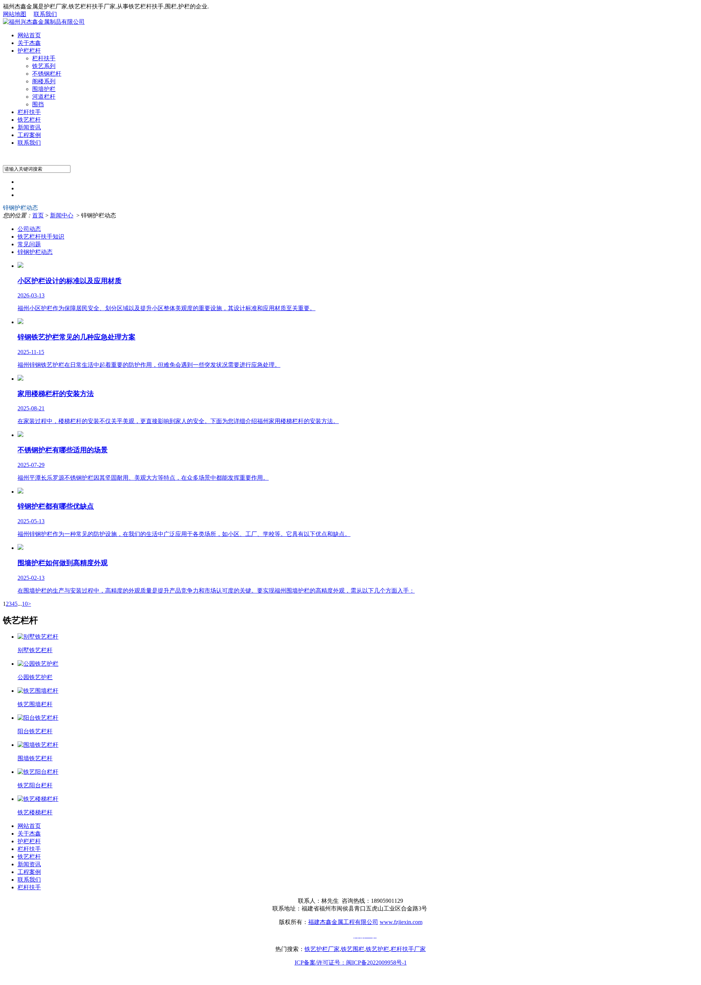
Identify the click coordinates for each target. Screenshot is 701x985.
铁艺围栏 (352, 949)
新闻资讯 (29, 127)
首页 (38, 215)
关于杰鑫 (29, 43)
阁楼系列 (43, 81)
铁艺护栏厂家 (322, 949)
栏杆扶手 (43, 58)
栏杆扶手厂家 (408, 949)
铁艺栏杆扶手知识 (41, 236)
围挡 (38, 104)
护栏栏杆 (29, 50)
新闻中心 (61, 215)
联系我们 (45, 14)
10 (25, 604)
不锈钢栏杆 (46, 74)
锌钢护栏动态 (35, 252)
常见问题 (29, 244)
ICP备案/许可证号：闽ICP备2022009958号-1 (351, 962)
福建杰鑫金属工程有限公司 (343, 922)
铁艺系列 (43, 66)
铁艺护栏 (377, 949)
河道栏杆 (43, 97)
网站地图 (14, 14)
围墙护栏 (43, 89)
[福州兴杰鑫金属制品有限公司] (44, 22)
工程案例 (29, 135)
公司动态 (29, 229)
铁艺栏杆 (29, 120)
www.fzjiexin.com (401, 922)
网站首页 (29, 35)
